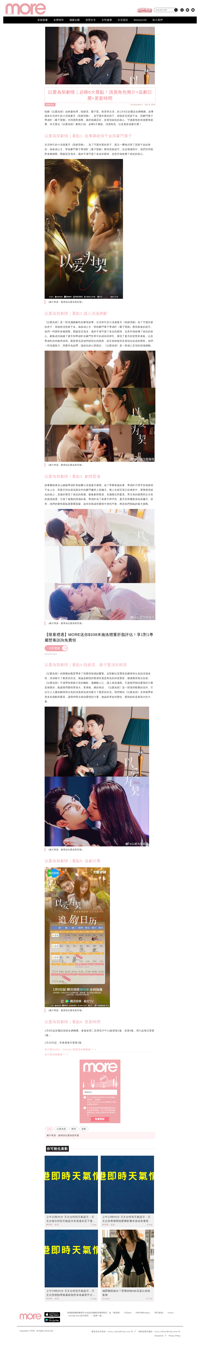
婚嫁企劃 (75, 20)
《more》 (170, 1313)
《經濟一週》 (97, 1316)
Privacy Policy (174, 1336)
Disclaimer (159, 1336)
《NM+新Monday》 (142, 1313)
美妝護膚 (42, 20)
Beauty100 (140, 20)
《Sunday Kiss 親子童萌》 (78, 1316)
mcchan (106, 1298)
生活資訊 (123, 20)
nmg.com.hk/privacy (95, 1102)
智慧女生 (91, 20)
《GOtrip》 (128, 1313)
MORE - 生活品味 (53, 1224)
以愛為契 (61, 1129)
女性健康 (107, 20)
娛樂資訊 (50, 105)
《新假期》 (116, 1313)
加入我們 (157, 20)
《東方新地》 (158, 1313)
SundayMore (136, 104)
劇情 (73, 1129)
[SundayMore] (25, 9)
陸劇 (83, 1129)
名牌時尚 (58, 20)
